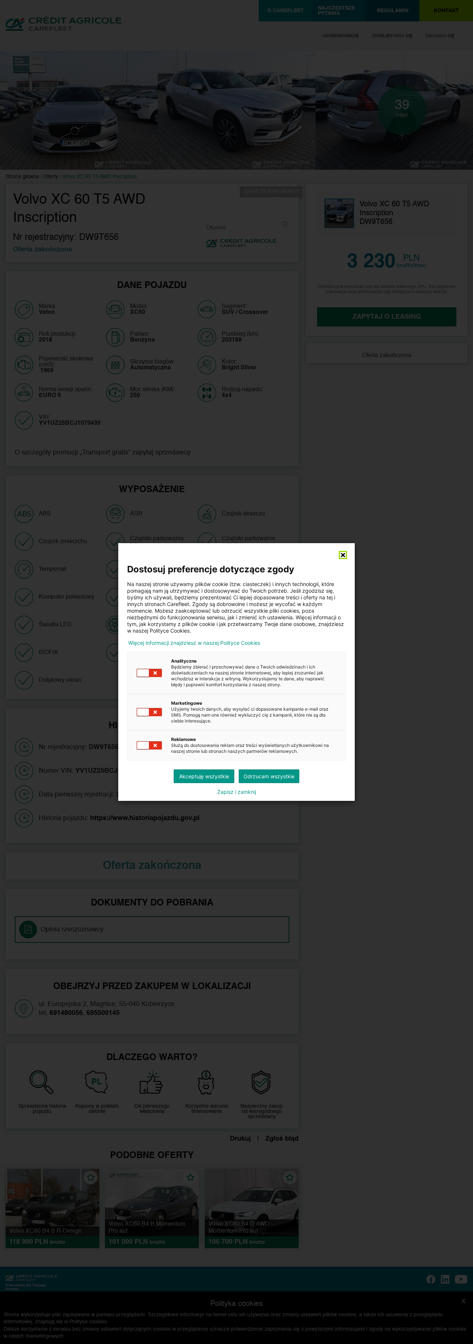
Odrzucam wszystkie (269, 776)
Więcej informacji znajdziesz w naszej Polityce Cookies (194, 643)
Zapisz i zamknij (236, 792)
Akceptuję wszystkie (204, 776)
